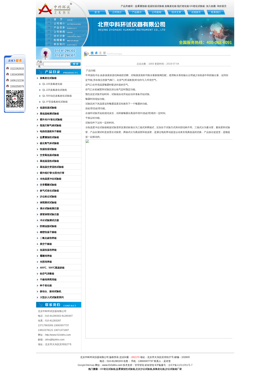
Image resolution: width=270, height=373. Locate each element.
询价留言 (222, 6)
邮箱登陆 (149, 365)
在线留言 (196, 12)
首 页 (97, 12)
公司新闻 (156, 12)
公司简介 (117, 12)
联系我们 (216, 12)
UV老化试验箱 (107, 369)
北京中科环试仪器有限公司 (61, 8)
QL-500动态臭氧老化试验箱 (57, 95)
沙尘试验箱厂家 (173, 369)
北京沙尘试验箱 (144, 369)
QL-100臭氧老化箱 (52, 84)
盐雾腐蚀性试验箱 (125, 369)
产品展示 (137, 12)
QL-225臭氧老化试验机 (54, 90)
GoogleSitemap (86, 365)
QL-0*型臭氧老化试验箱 (55, 101)
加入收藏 (211, 6)
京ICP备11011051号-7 (180, 365)
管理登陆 (139, 365)
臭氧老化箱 (159, 369)
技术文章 (176, 12)
